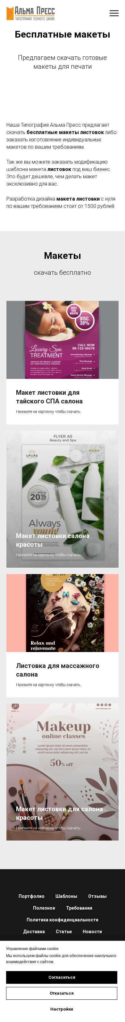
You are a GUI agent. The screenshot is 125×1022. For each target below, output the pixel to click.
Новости (92, 931)
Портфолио (32, 896)
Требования (79, 908)
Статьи (64, 931)
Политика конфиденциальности (62, 919)
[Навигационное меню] (114, 13)
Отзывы (97, 896)
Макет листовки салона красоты (52, 540)
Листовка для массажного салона (57, 670)
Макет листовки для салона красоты (59, 813)
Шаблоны (66, 896)
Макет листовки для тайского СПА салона (49, 397)
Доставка (34, 931)
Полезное (44, 908)
